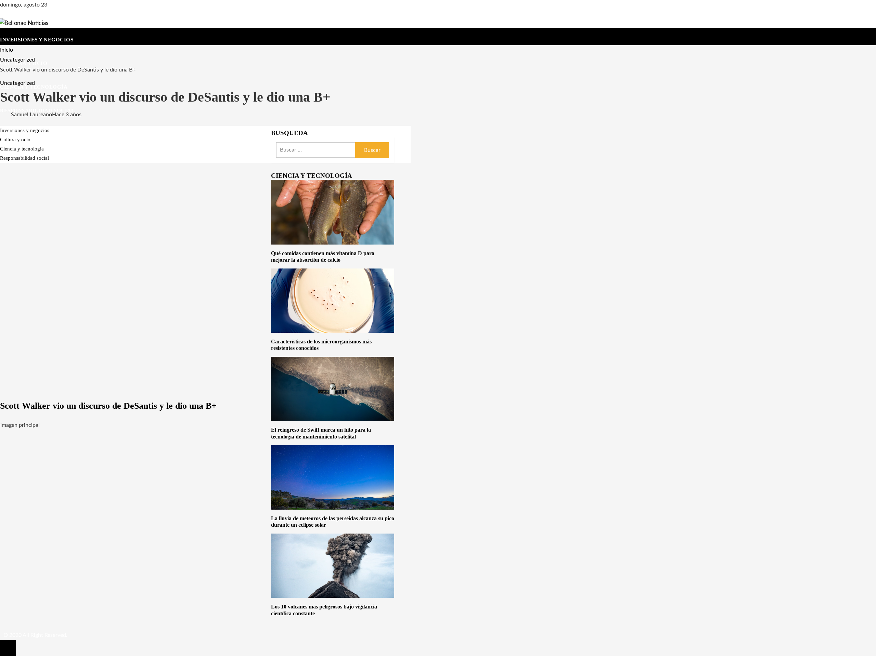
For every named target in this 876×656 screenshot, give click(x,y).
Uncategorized (17, 83)
